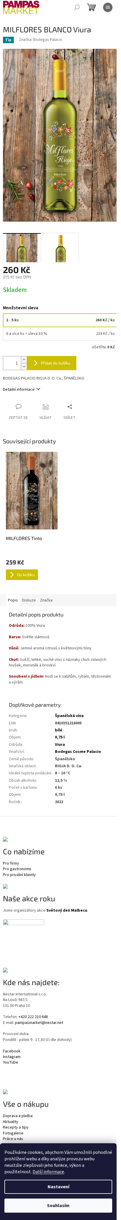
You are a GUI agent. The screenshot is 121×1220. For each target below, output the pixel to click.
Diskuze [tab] (29, 600)
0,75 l (60, 737)
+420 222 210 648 (33, 1017)
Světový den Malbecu (66, 910)
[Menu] (108, 7)
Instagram (12, 1057)
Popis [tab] (13, 600)
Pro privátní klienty (19, 875)
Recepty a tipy (15, 1127)
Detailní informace (19, 389)
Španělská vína (69, 716)
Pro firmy (11, 863)
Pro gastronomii (17, 869)
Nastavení (58, 1187)
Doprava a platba (18, 1116)
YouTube (10, 1062)
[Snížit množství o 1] (24, 366)
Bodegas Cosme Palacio (78, 752)
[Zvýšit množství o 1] (24, 359)
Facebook (12, 1051)
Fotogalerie (13, 1133)
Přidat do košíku (55, 362)
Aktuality (10, 1122)
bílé (58, 730)
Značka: (40, 40)
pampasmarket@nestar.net (39, 1023)
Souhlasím (58, 1205)
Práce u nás (13, 1139)
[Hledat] (77, 7)
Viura (60, 745)
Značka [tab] (46, 600)
